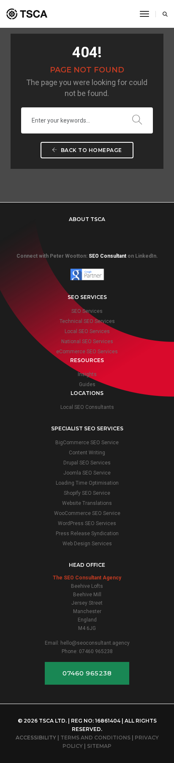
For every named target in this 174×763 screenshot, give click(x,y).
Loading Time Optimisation (87, 483)
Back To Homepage (90, 150)
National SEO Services (87, 341)
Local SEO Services (87, 331)
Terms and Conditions (95, 737)
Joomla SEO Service (87, 473)
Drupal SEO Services (87, 463)
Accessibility (36, 737)
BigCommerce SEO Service (87, 443)
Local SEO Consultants (87, 407)
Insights (87, 374)
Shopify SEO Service (87, 493)
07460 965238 (96, 651)
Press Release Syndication (87, 533)
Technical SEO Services (87, 321)
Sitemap (99, 746)
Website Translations (87, 503)
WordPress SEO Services (87, 523)
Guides (87, 384)
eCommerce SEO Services (87, 352)
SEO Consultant (107, 256)
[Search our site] (163, 14)
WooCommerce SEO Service (87, 513)
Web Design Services (87, 544)
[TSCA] (26, 13)
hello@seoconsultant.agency (95, 643)
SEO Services (87, 311)
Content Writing (87, 453)
